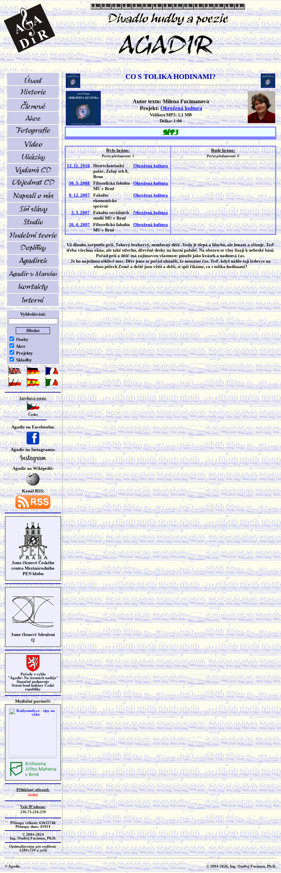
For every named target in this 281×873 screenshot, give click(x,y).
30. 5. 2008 (79, 183)
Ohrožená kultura (181, 108)
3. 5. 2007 (80, 212)
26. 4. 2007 (79, 224)
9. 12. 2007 (79, 195)
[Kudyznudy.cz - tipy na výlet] (33, 755)
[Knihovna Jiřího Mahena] (33, 775)
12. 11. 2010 (78, 165)
